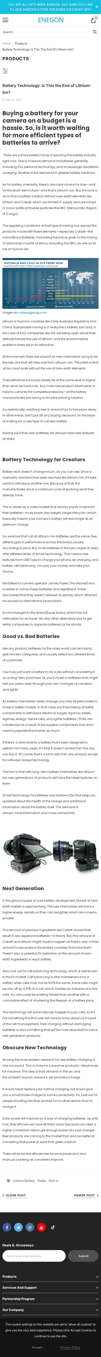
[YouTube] (41, 1227)
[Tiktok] (53, 1227)
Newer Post (84, 1195)
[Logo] (51, 20)
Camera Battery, (25, 1180)
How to (53, 1180)
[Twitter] (18, 1227)
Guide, (43, 1180)
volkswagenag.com (32, 312)
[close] (96, 6)
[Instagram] (29, 1227)
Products (21, 43)
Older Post (16, 1195)
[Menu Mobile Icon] (5, 20)
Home (6, 43)
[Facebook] (6, 1227)
